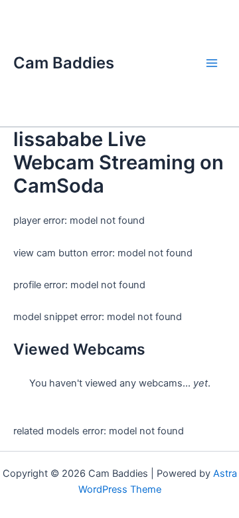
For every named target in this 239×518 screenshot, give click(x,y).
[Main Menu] (212, 63)
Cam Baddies (63, 62)
